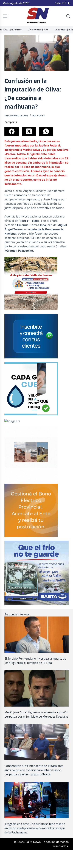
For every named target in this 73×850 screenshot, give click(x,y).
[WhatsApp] (46, 131)
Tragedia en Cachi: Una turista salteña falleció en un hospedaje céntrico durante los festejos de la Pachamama (34, 828)
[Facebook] (11, 131)
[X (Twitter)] (29, 131)
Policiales (38, 115)
